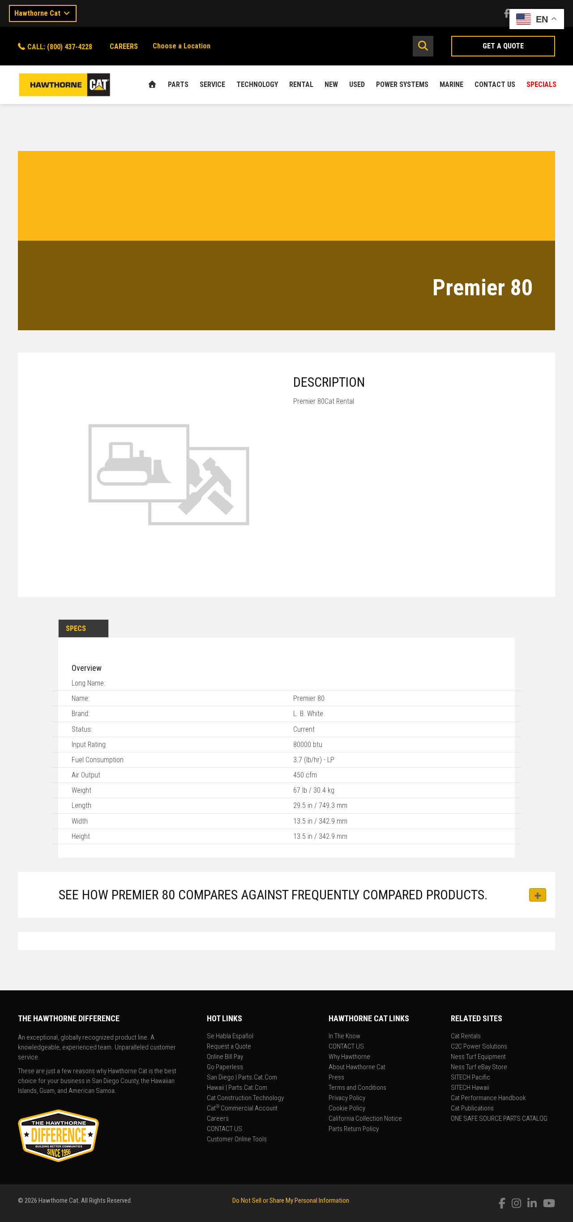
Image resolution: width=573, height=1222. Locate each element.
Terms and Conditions (357, 1088)
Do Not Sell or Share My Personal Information (290, 1200)
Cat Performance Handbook (488, 1098)
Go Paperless (225, 1067)
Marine (451, 84)
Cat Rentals (466, 1036)
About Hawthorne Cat (357, 1067)
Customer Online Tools (237, 1139)
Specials (541, 84)
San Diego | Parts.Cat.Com (242, 1077)
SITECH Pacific (470, 1077)
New (331, 84)
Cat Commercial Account (242, 1108)
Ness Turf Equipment (478, 1057)
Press (336, 1077)
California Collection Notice (365, 1119)
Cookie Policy (347, 1108)
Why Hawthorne (349, 1057)
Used (357, 84)
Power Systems (402, 84)
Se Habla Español (230, 1036)
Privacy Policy (347, 1098)
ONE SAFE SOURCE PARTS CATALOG (499, 1119)
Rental (301, 84)
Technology (257, 84)
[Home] (152, 84)
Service (212, 84)
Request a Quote (229, 1046)
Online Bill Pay (225, 1057)
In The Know (344, 1036)
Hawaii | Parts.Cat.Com (237, 1088)
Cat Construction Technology (245, 1098)
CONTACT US (495, 84)
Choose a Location (181, 46)
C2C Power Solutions (479, 1046)
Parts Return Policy (354, 1129)
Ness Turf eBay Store (479, 1067)
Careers (218, 1119)
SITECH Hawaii (470, 1088)
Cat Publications (472, 1108)
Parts (178, 84)
